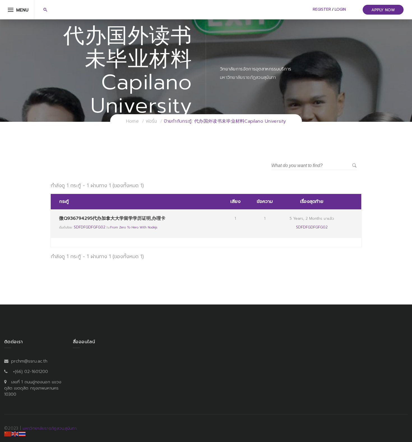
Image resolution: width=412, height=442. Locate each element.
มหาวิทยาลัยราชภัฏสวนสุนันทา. (50, 428)
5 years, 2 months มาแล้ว (312, 218)
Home (132, 121)
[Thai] (22, 434)
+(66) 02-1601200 (30, 371)
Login (340, 9)
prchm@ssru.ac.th (29, 361)
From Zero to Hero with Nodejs (133, 227)
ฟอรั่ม (151, 121)
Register (322, 9)
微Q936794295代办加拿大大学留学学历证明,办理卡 (112, 218)
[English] (15, 434)
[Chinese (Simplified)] (7, 434)
